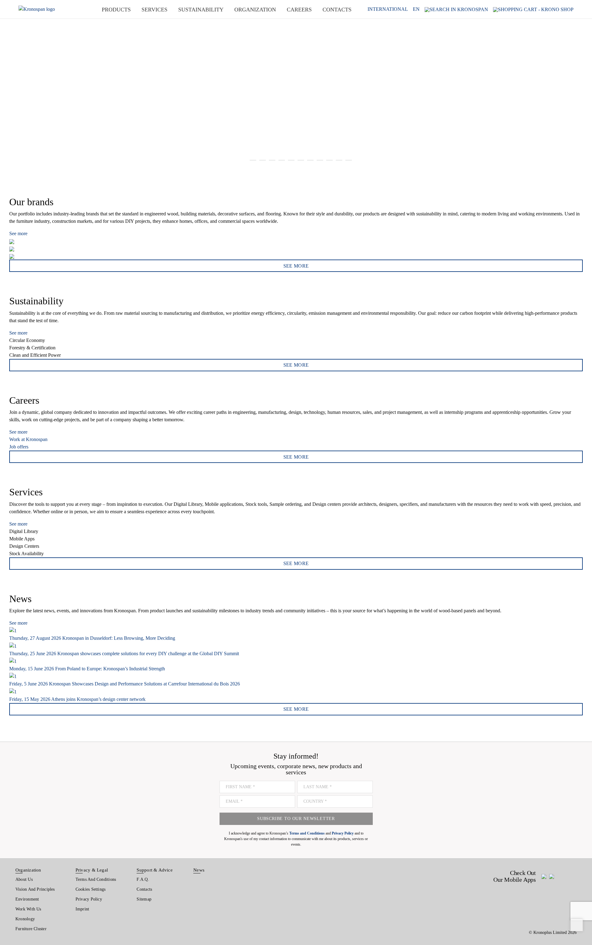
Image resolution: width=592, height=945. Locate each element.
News (198, 870)
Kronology (25, 919)
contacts (337, 9)
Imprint (82, 909)
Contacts (144, 889)
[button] (12, 86)
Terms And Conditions (96, 879)
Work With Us (28, 909)
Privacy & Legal (92, 870)
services (154, 9)
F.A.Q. (143, 879)
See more (18, 233)
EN (416, 9)
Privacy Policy (89, 899)
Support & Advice (155, 870)
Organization (28, 870)
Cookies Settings (91, 889)
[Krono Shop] (533, 9)
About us (24, 879)
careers (299, 9)
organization (255, 9)
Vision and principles (35, 889)
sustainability (201, 9)
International (388, 9)
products (116, 9)
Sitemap (144, 899)
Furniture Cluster (31, 928)
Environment (27, 899)
